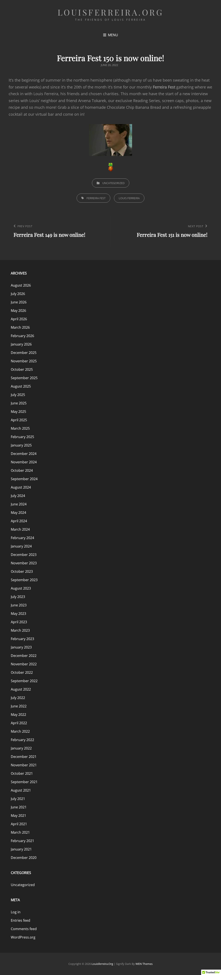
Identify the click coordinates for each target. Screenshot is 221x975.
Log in (16, 912)
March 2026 (20, 327)
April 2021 (19, 824)
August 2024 (21, 487)
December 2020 (23, 857)
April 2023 (19, 622)
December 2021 (23, 756)
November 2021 (24, 765)
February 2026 (22, 335)
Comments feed (24, 928)
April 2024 (19, 521)
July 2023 (18, 596)
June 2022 (19, 706)
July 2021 (18, 798)
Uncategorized (113, 183)
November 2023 (24, 563)
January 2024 (21, 546)
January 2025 (21, 445)
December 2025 (23, 352)
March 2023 (20, 630)
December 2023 (23, 554)
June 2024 (19, 504)
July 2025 (18, 394)
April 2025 (19, 420)
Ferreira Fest (96, 198)
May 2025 (18, 411)
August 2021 (21, 790)
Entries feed (20, 920)
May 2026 (18, 310)
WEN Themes (144, 964)
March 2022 (20, 731)
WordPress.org (23, 937)
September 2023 (24, 579)
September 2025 (24, 377)
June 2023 (19, 605)
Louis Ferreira (129, 198)
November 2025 (24, 361)
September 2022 (24, 680)
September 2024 (24, 478)
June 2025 (19, 403)
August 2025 (21, 386)
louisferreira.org (111, 12)
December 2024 (23, 453)
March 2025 (20, 428)
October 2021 (22, 773)
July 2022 (18, 697)
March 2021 (20, 832)
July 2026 (18, 293)
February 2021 (22, 840)
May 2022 (18, 714)
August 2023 (21, 588)
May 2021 (18, 815)
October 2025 (22, 369)
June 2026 (19, 302)
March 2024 (20, 529)
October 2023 (22, 571)
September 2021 (24, 781)
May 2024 (18, 512)
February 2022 (22, 739)
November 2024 (24, 462)
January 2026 (21, 344)
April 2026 (19, 319)
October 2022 (22, 672)
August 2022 (21, 689)
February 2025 (22, 436)
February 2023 (22, 638)
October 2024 (22, 470)
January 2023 (21, 647)
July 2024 (18, 495)
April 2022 (19, 723)
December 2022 (23, 655)
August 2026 (21, 285)
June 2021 (19, 807)
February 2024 (22, 537)
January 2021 (21, 849)
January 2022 (21, 748)
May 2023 (18, 613)
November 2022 (24, 664)
